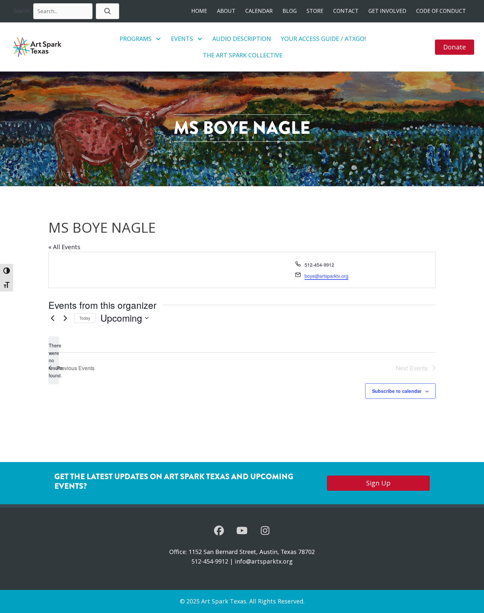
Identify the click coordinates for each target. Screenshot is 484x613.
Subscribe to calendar (396, 391)
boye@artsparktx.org (326, 276)
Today (84, 318)
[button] (107, 11)
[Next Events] (65, 318)
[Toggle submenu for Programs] (158, 39)
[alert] (53, 360)
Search (21, 11)
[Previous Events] (52, 318)
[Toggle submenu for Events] (200, 39)
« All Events (64, 247)
